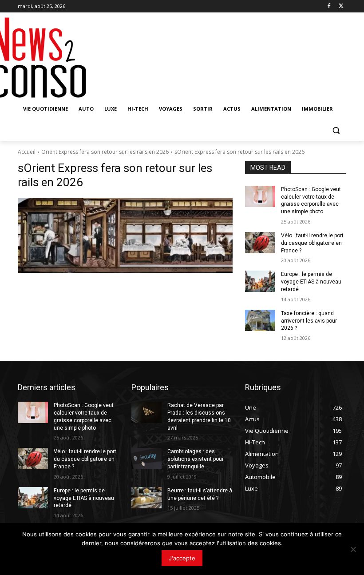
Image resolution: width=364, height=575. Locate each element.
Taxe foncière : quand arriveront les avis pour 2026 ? (309, 320)
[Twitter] (341, 6)
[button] (335, 130)
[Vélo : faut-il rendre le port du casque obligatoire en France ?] (260, 242)
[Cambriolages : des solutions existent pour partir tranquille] (146, 458)
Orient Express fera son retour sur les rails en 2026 (105, 152)
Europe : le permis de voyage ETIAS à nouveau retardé (311, 281)
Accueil (27, 152)
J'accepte (182, 558)
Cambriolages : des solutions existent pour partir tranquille (195, 459)
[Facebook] (329, 6)
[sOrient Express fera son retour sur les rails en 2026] (125, 235)
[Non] (352, 549)
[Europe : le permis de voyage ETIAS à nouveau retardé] (260, 281)
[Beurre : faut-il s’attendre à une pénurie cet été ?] (146, 497)
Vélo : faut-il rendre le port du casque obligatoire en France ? (312, 243)
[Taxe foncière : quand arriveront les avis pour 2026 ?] (260, 320)
